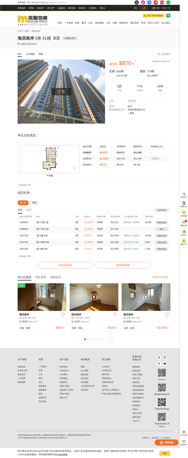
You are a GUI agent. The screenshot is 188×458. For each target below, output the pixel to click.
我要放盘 (169, 442)
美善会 (105, 386)
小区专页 (106, 367)
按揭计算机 (64, 386)
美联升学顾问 (138, 394)
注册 (144, 8)
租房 (41, 394)
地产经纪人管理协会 (110, 390)
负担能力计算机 (66, 390)
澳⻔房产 (51, 8)
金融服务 (61, 8)
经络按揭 (136, 405)
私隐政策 (155, 438)
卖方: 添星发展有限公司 (136, 109)
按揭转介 (82, 8)
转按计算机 (64, 394)
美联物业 (136, 367)
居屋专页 (42, 397)
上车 (41, 374)
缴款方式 (63, 397)
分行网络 (63, 374)
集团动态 (21, 374)
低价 (41, 382)
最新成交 (84, 374)
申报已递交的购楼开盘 (111, 394)
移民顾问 (72, 8)
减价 (41, 378)
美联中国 (136, 378)
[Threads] (159, 357)
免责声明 (145, 438)
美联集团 (21, 8)
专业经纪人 (64, 370)
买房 (41, 370)
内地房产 (40, 8)
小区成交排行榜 (87, 386)
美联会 (102, 8)
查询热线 (63, 378)
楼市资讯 (106, 374)
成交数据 (84, 382)
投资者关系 (22, 370)
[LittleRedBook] (161, 387)
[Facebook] (159, 363)
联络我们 (63, 382)
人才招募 (21, 378)
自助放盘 (63, 367)
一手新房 (42, 367)
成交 (27, 31)
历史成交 (84, 378)
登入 (136, 8)
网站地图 (21, 382)
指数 (83, 367)
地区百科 (84, 390)
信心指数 (84, 370)
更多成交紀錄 (123, 265)
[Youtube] (165, 363)
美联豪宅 (42, 386)
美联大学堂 (137, 413)
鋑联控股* (136, 371)
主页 (20, 31)
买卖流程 (42, 401)
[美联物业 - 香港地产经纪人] (32, 21)
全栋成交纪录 (65, 265)
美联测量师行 (138, 398)
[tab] (20, 210)
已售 (61, 91)
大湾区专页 (106, 370)
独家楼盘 (42, 390)
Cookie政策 (61, 454)
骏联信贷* (136, 417)
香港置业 (136, 401)
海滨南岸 (36, 31)
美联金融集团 (138, 386)
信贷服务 (93, 8)
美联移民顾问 (138, 390)
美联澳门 (136, 382)
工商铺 (31, 8)
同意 (165, 453)
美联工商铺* (137, 374)
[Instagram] (165, 357)
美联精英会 (106, 378)
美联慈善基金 (107, 382)
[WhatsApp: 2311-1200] (168, 2)
